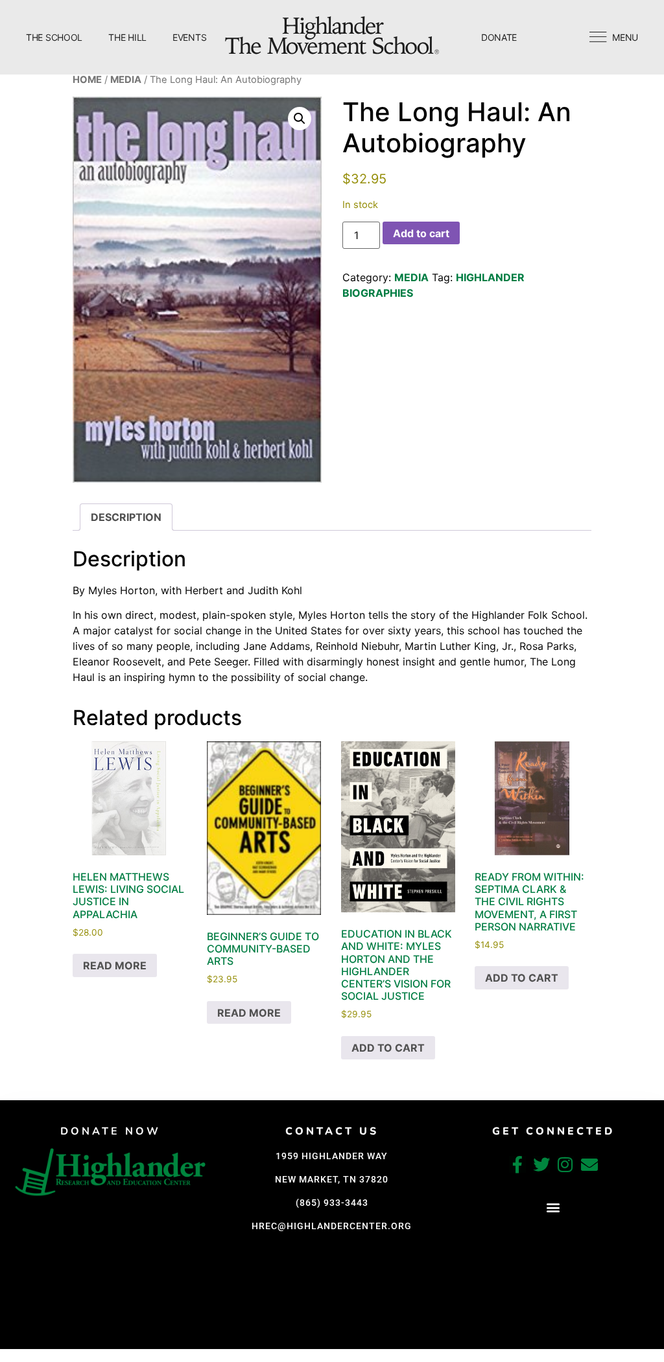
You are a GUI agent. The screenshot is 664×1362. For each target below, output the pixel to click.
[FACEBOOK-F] (517, 1164)
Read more (115, 965)
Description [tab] (126, 517)
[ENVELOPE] (589, 1164)
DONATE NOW (110, 1131)
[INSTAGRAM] (565, 1164)
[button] (299, 118)
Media (125, 80)
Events (189, 37)
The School (54, 37)
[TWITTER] (541, 1164)
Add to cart (421, 233)
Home (87, 80)
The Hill (127, 37)
